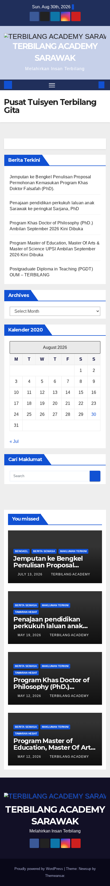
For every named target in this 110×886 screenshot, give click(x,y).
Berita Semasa (44, 551)
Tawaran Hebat (26, 611)
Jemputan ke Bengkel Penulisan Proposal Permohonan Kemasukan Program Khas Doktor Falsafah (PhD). (50, 183)
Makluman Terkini (73, 551)
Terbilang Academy (70, 574)
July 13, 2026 (31, 574)
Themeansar (54, 876)
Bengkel (21, 551)
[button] (93, 84)
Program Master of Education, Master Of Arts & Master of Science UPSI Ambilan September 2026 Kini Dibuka (55, 249)
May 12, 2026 (30, 696)
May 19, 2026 (30, 635)
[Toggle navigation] (52, 85)
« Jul (14, 441)
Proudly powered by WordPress (39, 869)
